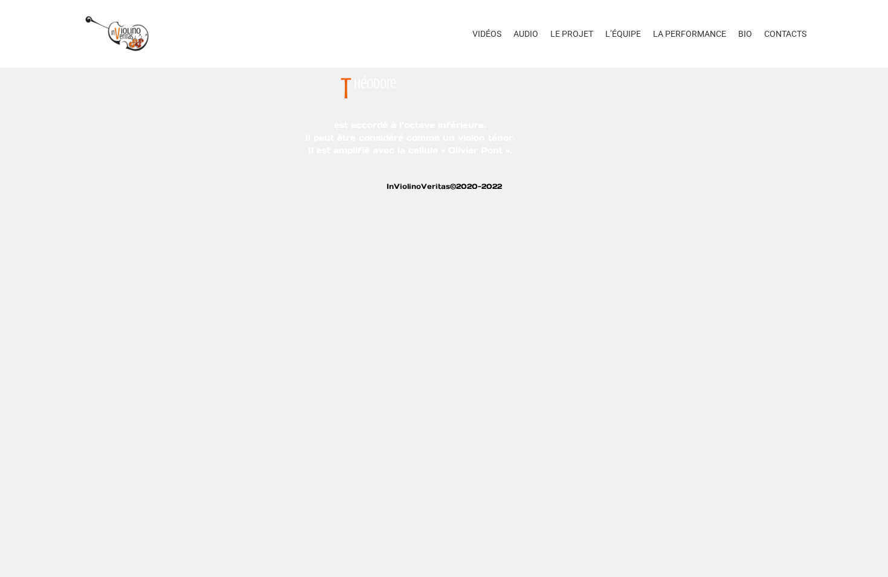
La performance (689, 34)
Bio (745, 34)
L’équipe (623, 34)
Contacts (785, 34)
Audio (525, 34)
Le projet (571, 34)
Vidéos (486, 34)
